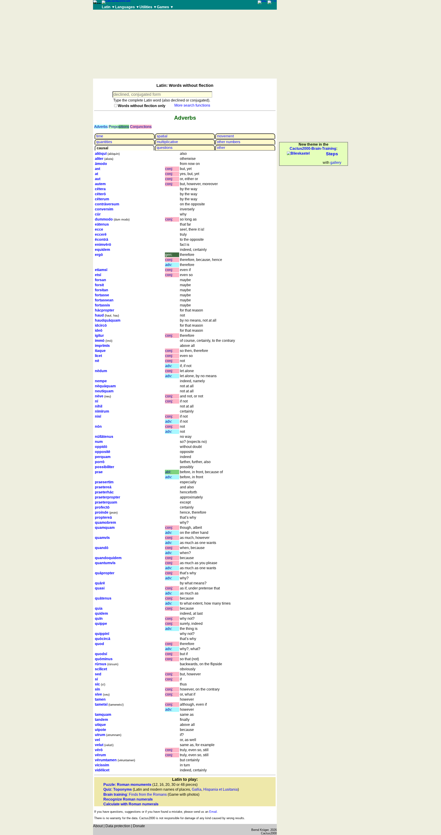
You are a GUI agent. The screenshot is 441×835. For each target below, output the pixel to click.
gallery (335, 162)
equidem (102, 250)
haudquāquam (107, 320)
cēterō (100, 194)
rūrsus (100, 664)
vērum (100, 755)
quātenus (103, 598)
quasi (100, 588)
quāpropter (104, 573)
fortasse (102, 295)
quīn (99, 618)
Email (213, 811)
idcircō (101, 325)
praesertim (104, 482)
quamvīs (102, 538)
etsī (98, 275)
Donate (139, 826)
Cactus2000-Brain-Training (313, 148)
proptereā (103, 517)
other (221, 148)
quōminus (104, 659)
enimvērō (103, 244)
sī (96, 679)
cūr (98, 214)
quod (99, 644)
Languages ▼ (127, 7)
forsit (99, 285)
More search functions (192, 105)
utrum (100, 735)
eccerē (101, 234)
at (96, 174)
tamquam (103, 714)
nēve (99, 396)
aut (97, 179)
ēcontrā (101, 239)
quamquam (105, 527)
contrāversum (107, 204)
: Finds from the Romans (135, 794)
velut (99, 745)
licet (98, 356)
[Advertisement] (185, 44)
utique (100, 725)
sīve (98, 694)
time (99, 136)
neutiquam (104, 391)
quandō (101, 548)
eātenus (102, 224)
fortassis (102, 305)
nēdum (101, 371)
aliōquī (101, 154)
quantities (104, 142)
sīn (97, 689)
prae (99, 472)
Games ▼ (165, 7)
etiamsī (101, 270)
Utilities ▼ (148, 7)
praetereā (103, 487)
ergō (99, 255)
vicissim (102, 765)
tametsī (101, 704)
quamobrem (105, 522)
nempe (101, 381)
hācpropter (104, 310)
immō (100, 340)
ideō (98, 330)
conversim (104, 209)
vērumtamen (106, 760)
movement (225, 136)
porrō (100, 462)
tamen (100, 699)
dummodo (104, 219)
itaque (100, 351)
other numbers (228, 142)
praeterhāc (104, 492)
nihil (98, 406)
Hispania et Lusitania (220, 789)
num (99, 442)
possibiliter (104, 467)
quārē (100, 583)
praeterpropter (107, 497)
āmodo (101, 164)
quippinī (102, 634)
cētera (100, 189)
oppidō (101, 447)
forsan (100, 280)
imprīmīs (102, 346)
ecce (99, 229)
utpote (100, 730)
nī (96, 401)
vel (97, 740)
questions (164, 148)
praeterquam (106, 502)
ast (97, 169)
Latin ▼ (108, 7)
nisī (98, 416)
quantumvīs (105, 563)
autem (100, 184)
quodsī (101, 654)
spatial (162, 136)
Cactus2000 (269, 833)
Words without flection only (141, 106)
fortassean (104, 300)
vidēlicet (102, 770)
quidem (101, 613)
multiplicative (167, 142)
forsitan (101, 290)
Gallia (196, 789)
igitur (99, 335)
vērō (99, 750)
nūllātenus (104, 437)
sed (98, 674)
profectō (102, 507)
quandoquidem (108, 558)
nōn (98, 426)
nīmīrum (102, 411)
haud (99, 315)
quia (98, 608)
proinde (101, 512)
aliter (99, 159)
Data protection (117, 826)
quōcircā (102, 639)
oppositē (102, 452)
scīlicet (101, 669)
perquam (102, 457)
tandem (101, 720)
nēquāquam (105, 386)
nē (97, 361)
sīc (97, 684)
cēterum (102, 199)
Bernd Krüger (260, 830)
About (98, 826)
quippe (101, 624)
